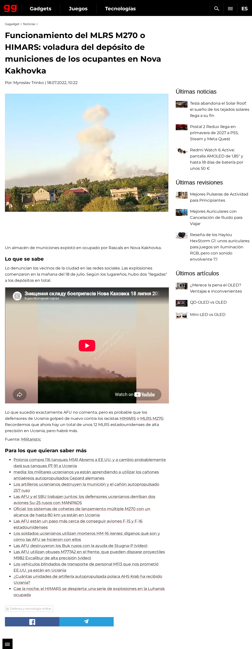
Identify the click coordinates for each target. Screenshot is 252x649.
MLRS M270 (151, 418)
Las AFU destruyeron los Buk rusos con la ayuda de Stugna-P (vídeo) (80, 545)
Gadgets (40, 9)
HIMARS (128, 418)
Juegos (78, 9)
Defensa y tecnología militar (30, 608)
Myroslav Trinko (28, 82)
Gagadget (10, 7)
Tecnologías (120, 9)
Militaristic (31, 439)
